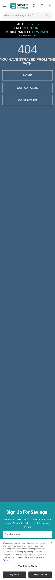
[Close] (51, 543)
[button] (4, 5)
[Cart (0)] (50, 5)
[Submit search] (47, 15)
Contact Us (27, 100)
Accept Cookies (40, 574)
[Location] (33, 5)
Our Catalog (27, 87)
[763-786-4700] (42, 5)
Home (27, 75)
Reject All (14, 574)
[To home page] (19, 5)
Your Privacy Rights (27, 566)
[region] (27, 559)
